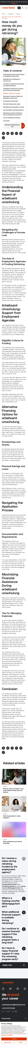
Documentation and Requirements (13, 110)
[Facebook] (12, 133)
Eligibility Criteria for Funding (11, 93)
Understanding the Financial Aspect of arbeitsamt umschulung (13, 75)
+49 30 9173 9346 (8, 1008)
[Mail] (20, 133)
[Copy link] (3, 137)
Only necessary (7, 1042)
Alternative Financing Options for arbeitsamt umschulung (13, 97)
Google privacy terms (7, 1035)
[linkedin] (25, 988)
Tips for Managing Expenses (11, 117)
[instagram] (17, 988)
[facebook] (3, 988)
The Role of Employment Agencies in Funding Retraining (13, 84)
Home (3, 14)
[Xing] (7, 133)
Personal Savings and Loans (11, 104)
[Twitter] (16, 133)
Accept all (14, 1038)
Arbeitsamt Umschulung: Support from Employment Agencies (13, 89)
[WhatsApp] (19, 7)
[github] (10, 988)
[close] (24, 965)
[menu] (26, 7)
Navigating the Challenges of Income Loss (11, 80)
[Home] (8, 8)
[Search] (23, 8)
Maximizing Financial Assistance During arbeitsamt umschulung (12, 113)
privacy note (11, 1033)
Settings (20, 1042)
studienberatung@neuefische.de (13, 1004)
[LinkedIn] (3, 133)
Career (18, 14)
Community (10, 14)
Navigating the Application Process (13, 107)
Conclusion (6, 120)
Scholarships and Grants (10, 101)
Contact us (14, 3)
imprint (19, 1033)
